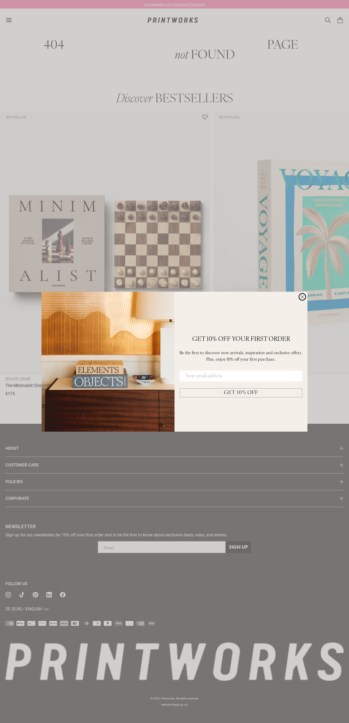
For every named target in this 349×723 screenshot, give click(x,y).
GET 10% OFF (241, 392)
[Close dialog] (302, 296)
